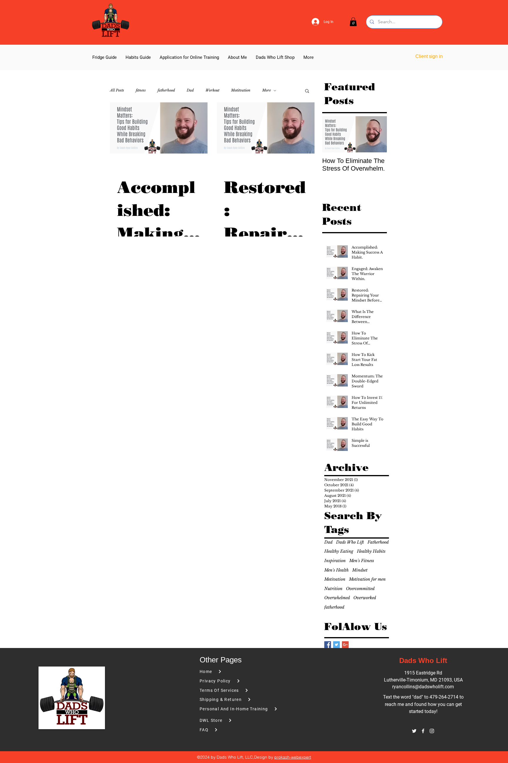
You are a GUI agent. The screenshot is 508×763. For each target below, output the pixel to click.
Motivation (334, 579)
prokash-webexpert (292, 757)
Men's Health (336, 570)
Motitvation (240, 90)
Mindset (359, 570)
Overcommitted (360, 588)
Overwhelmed (337, 597)
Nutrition (333, 588)
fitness (141, 90)
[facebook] (423, 731)
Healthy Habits (371, 551)
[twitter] (414, 731)
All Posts (117, 90)
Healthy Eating (338, 551)
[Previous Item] (331, 134)
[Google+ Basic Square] (345, 644)
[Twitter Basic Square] (336, 644)
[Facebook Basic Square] (327, 644)
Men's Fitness (361, 560)
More (266, 90)
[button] (353, 21)
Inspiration (335, 560)
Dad (190, 90)
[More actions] (199, 166)
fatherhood (166, 90)
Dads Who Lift (350, 542)
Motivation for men (367, 579)
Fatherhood (378, 542)
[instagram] (432, 731)
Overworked (364, 597)
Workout (212, 90)
